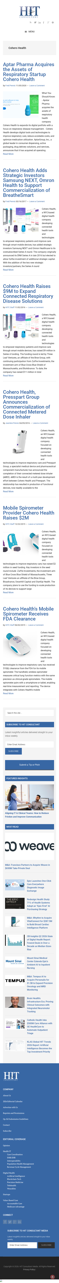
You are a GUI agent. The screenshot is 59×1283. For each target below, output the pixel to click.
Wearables (11, 1188)
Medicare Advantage (15, 1206)
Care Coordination (15, 1154)
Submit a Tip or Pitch (29, 764)
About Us (7, 1095)
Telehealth (11, 1185)
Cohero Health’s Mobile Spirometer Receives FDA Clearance (28, 614)
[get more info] (54, 23)
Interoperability (13, 1160)
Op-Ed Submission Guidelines (15, 1119)
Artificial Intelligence (16, 1176)
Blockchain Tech (14, 1179)
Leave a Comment (37, 85)
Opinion (6, 1145)
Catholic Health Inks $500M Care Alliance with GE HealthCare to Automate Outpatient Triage (39, 1027)
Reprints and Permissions (13, 1113)
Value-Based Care (10, 1200)
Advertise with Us (10, 1107)
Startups (6, 1194)
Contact (6, 1125)
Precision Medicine (15, 1182)
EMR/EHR (11, 1157)
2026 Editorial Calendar (13, 1101)
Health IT (7, 1151)
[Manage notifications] (52, 1277)
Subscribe (7, 1131)
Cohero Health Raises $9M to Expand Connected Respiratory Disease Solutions (28, 293)
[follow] (36, 23)
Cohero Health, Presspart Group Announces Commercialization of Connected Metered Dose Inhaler (26, 404)
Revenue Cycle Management (19, 1167)
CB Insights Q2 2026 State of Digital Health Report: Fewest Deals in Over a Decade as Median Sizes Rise (40, 943)
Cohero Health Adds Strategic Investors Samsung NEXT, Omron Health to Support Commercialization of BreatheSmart (28, 183)
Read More (8, 154)
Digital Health (9, 1173)
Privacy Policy (29, 1269)
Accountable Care (14, 1203)
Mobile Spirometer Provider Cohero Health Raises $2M (28, 513)
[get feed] (32, 23)
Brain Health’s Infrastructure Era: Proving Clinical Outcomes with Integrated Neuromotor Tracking (40, 1005)
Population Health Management (20, 1163)
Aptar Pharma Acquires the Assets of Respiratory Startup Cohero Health (28, 72)
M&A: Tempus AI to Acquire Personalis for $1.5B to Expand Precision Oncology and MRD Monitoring (40, 983)
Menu (32, 31)
